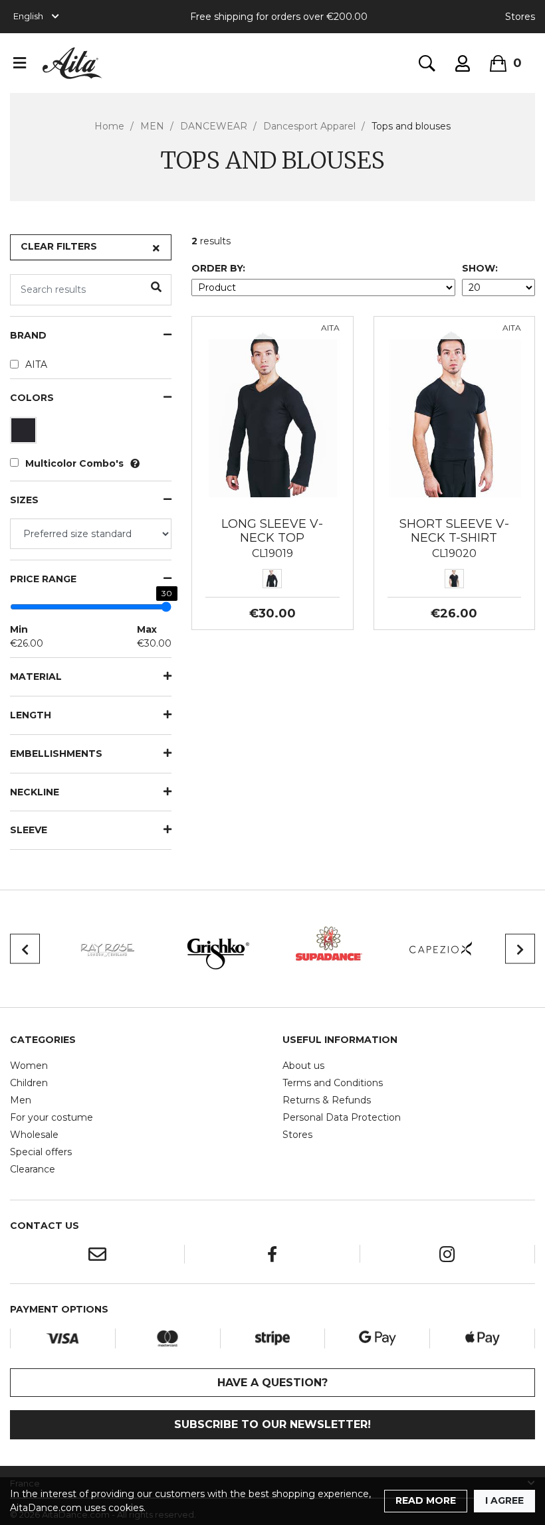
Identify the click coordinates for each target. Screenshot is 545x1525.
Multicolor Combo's (74, 463)
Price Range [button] (43, 579)
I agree (504, 1500)
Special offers (41, 1152)
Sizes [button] (24, 500)
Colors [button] (32, 398)
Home (109, 126)
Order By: (218, 268)
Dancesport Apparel (309, 126)
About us (303, 1066)
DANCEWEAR (213, 126)
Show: (480, 268)
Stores (520, 17)
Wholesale (34, 1135)
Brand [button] (28, 335)
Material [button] (36, 676)
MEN (152, 126)
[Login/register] (462, 63)
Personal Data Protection (341, 1117)
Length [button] (30, 715)
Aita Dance (72, 63)
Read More (425, 1500)
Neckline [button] (34, 792)
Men (20, 1100)
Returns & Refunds (326, 1100)
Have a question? (272, 1382)
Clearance (32, 1169)
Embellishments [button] (56, 754)
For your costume (51, 1117)
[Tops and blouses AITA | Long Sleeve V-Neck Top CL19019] (272, 413)
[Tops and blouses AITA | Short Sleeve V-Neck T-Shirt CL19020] (454, 413)
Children (29, 1083)
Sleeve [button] (28, 830)
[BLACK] (25, 433)
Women (29, 1066)
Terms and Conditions (332, 1083)
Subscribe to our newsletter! (272, 1424)
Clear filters (59, 246)
